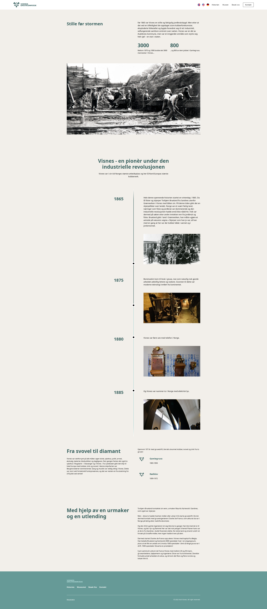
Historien (215, 5)
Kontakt (248, 5)
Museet (225, 5)
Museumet (81, 587)
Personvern (71, 600)
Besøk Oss (92, 587)
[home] (24, 5)
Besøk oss (236, 5)
